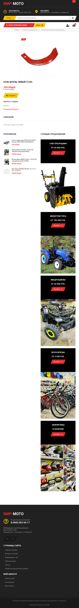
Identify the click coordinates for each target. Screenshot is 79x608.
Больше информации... (11, 109)
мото (13, 3)
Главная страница (11, 550)
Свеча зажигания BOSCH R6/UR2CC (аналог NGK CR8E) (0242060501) (24, 141)
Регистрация (9, 582)
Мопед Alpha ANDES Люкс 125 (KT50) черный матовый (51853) (24, 160)
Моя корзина (9, 586)
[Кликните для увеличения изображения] (39, 57)
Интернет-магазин (11, 554)
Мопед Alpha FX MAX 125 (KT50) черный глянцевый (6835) (22, 150)
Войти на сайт (10, 578)
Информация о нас (11, 557)
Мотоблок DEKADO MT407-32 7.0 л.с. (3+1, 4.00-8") (24, 169)
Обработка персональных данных (16, 568)
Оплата (7, 565)
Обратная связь (10, 561)
